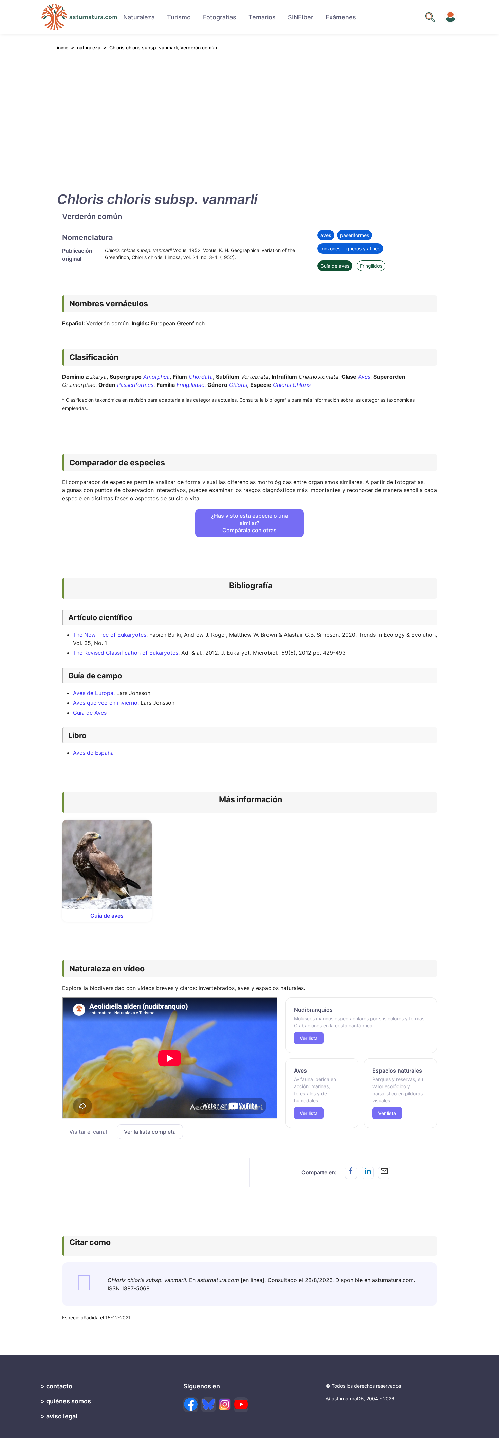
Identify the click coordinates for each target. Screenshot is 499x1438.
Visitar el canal (88, 1131)
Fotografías (219, 17)
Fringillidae (190, 384)
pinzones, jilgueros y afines (350, 248)
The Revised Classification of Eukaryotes (125, 652)
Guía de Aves (90, 712)
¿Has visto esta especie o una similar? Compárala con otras (249, 523)
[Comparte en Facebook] (351, 1173)
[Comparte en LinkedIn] (368, 1173)
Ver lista (309, 1038)
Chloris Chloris (292, 384)
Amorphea (156, 376)
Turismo (179, 17)
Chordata (201, 376)
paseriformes (354, 235)
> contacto (56, 1386)
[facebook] (190, 1404)
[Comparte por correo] (384, 1173)
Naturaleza (139, 17)
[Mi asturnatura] (450, 17)
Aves (364, 376)
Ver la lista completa (150, 1131)
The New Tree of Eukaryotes (109, 634)
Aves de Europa (93, 692)
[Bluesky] (208, 1404)
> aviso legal (59, 1416)
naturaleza (88, 47)
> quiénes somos (66, 1401)
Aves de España (93, 752)
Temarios (262, 17)
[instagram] (225, 1404)
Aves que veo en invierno (105, 702)
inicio (62, 47)
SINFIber (300, 17)
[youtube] (241, 1404)
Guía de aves (334, 266)
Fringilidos (371, 266)
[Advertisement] (249, 119)
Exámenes (341, 17)
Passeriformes (135, 384)
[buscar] (430, 17)
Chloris (238, 384)
